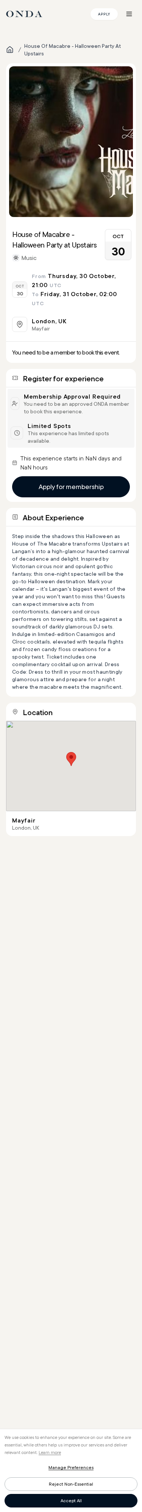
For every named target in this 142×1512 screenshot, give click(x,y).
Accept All (71, 1500)
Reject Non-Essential (71, 1484)
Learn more (50, 1452)
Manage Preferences (71, 1467)
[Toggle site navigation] (129, 14)
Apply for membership (71, 486)
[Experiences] (10, 50)
